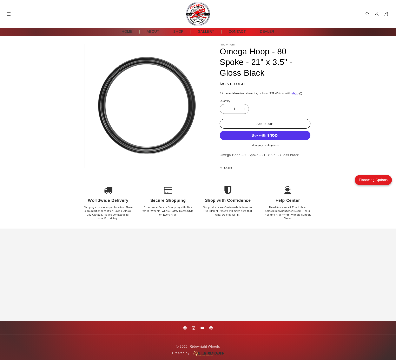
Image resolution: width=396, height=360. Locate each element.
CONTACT (237, 32)
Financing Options (373, 180)
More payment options (265, 145)
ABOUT (153, 32)
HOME (127, 32)
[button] (8, 14)
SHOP (178, 32)
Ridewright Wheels (205, 346)
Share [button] (228, 167)
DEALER (267, 32)
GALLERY (206, 32)
